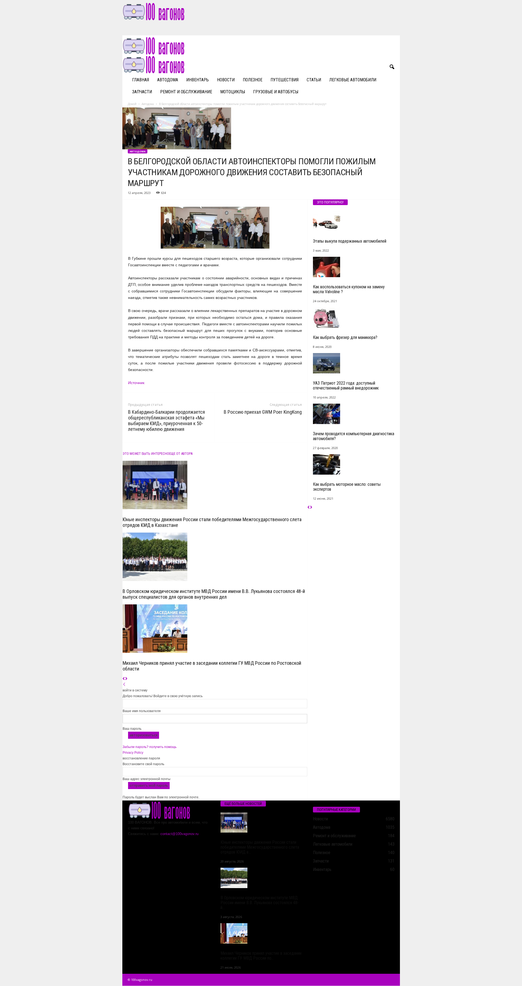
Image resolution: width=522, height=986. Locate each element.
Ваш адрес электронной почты (146, 779)
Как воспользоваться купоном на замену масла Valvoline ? (349, 289)
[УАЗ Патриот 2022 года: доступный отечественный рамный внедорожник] (353, 363)
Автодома (167, 79)
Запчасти (142, 91)
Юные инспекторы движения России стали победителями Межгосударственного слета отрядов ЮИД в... (259, 847)
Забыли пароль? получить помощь (149, 747)
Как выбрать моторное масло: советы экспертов (347, 487)
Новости (226, 79)
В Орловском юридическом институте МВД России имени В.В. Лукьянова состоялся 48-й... (259, 902)
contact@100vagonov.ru (179, 834)
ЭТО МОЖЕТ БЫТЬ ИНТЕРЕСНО (146, 454)
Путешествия (285, 79)
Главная (140, 79)
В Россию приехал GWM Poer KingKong (263, 412)
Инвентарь (197, 79)
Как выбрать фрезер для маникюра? (345, 337)
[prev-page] (124, 679)
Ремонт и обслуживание (186, 91)
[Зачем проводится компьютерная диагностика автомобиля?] (353, 414)
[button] (392, 67)
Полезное (252, 79)
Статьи (314, 79)
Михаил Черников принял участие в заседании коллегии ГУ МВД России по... (261, 956)
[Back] (124, 685)
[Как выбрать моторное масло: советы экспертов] (353, 464)
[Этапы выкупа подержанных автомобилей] (353, 221)
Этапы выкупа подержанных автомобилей (349, 241)
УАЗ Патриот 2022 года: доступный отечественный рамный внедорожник (346, 386)
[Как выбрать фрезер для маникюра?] (353, 317)
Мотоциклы (232, 91)
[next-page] (126, 679)
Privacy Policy (133, 753)
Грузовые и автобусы (275, 91)
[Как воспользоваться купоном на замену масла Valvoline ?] (353, 267)
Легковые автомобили (352, 79)
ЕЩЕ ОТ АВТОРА (180, 454)
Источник (136, 383)
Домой (132, 104)
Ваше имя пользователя (142, 711)
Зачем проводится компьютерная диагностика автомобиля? (353, 436)
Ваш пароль (132, 729)
